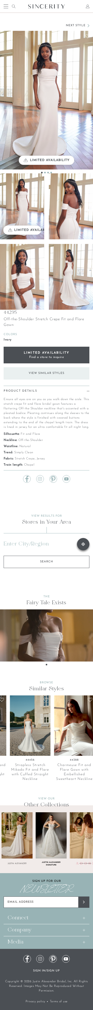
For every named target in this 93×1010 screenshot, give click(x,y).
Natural (25, 446)
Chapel (29, 464)
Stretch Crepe (25, 458)
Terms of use (59, 1001)
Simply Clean (23, 452)
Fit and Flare (30, 434)
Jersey (41, 458)
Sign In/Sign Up (46, 970)
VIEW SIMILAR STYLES (46, 373)
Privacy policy (35, 1001)
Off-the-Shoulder (30, 440)
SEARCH (46, 561)
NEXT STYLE (76, 25)
